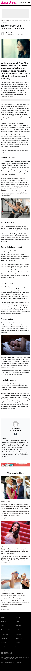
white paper (7, 123)
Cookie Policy (4, 638)
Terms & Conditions (6, 630)
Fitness (17, 621)
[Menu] (29, 2)
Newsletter (22, 2)
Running (18, 642)
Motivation (18, 625)
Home (2, 20)
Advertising (4, 621)
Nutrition (18, 634)
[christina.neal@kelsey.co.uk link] (15, 434)
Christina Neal (9, 32)
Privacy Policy (5, 634)
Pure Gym (22, 178)
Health (8, 20)
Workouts (18, 647)
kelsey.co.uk (18, 662)
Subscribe (3, 625)
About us (3, 642)
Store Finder (4, 647)
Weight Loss (19, 638)
